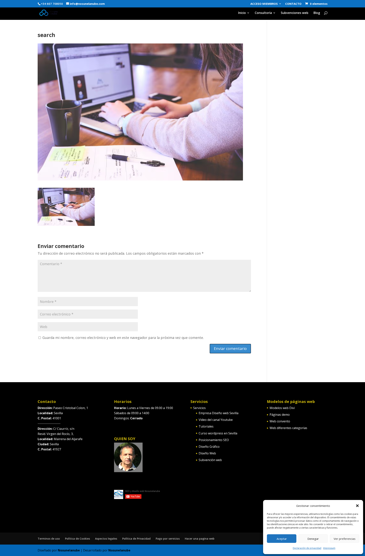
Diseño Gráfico (209, 446)
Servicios (199, 408)
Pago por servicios (168, 538)
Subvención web (210, 460)
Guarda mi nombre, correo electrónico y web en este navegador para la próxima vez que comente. (123, 337)
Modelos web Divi (282, 408)
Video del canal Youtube (216, 420)
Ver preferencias (344, 539)
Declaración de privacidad (307, 548)
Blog (316, 13)
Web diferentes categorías (288, 428)
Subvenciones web (294, 13)
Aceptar (282, 539)
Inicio (242, 13)
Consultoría (263, 13)
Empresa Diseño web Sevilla (218, 413)
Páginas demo (280, 414)
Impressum (329, 548)
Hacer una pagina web (199, 538)
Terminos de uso (49, 538)
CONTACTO (293, 4)
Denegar (313, 539)
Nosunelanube (69, 550)
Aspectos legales (106, 538)
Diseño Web (207, 453)
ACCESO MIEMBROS (264, 4)
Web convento (280, 421)
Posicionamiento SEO (214, 440)
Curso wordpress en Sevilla (218, 433)
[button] (357, 506)
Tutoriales (206, 426)
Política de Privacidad (136, 538)
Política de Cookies (77, 538)
